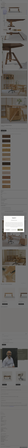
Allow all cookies (20, 229)
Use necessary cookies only (8, 229)
